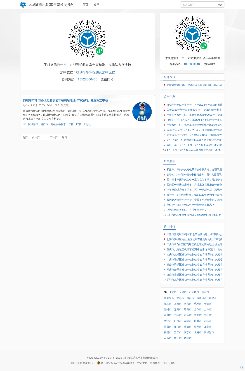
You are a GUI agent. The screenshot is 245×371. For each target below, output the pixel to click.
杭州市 (198, 303)
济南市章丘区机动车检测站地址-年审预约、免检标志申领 (198, 274)
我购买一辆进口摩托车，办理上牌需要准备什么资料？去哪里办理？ (204, 184)
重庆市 (178, 338)
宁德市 (178, 315)
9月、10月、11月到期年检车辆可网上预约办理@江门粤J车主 (201, 140)
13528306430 (87, 79)
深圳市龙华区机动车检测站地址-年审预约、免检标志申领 (198, 279)
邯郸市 (180, 298)
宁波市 (208, 303)
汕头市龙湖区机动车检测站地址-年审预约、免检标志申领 (198, 254)
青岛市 (198, 315)
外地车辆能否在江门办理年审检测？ (187, 209)
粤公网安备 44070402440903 (117, 363)
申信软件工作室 (159, 363)
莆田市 (167, 315)
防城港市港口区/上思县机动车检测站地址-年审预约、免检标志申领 (65, 100)
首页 (85, 4)
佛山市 (167, 326)
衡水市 (167, 303)
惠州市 (198, 326)
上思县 (87, 124)
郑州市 (208, 315)
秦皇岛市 (169, 298)
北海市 (198, 332)
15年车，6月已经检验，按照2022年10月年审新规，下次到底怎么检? (205, 194)
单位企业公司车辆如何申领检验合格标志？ (190, 204)
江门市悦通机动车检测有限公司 (140, 357)
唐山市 (205, 292)
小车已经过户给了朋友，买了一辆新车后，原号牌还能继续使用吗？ (204, 189)
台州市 (208, 309)
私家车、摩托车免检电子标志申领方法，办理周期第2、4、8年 (201, 169)
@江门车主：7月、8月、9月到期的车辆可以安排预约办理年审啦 (203, 145)
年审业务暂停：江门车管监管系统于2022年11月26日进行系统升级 (204, 114)
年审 (78, 124)
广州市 (178, 321)
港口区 (44, 124)
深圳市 (188, 321)
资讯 (96, 4)
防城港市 (33, 124)
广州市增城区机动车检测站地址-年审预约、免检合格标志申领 (201, 259)
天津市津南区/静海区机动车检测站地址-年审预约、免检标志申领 (203, 234)
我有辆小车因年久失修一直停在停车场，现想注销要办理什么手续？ (204, 179)
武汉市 (167, 321)
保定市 (190, 298)
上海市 (178, 303)
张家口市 (202, 298)
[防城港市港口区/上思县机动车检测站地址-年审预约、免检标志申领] (142, 112)
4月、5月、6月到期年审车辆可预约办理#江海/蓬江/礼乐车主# (201, 150)
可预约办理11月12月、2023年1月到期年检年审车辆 (196, 119)
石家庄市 (194, 292)
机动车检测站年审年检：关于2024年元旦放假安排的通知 (198, 104)
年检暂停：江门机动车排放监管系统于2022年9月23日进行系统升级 (204, 124)
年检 (70, 124)
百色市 (167, 338)
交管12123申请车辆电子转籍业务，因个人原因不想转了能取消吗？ (204, 174)
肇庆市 (188, 326)
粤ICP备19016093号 (82, 363)
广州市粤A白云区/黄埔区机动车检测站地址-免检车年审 (197, 244)
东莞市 (208, 326)
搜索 (219, 4)
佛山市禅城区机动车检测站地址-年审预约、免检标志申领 (198, 264)
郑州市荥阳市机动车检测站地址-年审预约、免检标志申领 (198, 269)
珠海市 (198, 321)
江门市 (178, 326)
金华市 (198, 309)
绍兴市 (188, 309)
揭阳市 (167, 332)
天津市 (183, 292)
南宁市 (188, 332)
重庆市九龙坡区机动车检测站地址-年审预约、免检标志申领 (200, 249)
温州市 (167, 309)
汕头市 (208, 321)
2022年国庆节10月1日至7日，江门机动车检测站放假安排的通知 (202, 129)
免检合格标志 (58, 124)
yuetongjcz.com (96, 357)
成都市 (188, 338)
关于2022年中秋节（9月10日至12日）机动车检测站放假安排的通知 (204, 134)
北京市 (172, 292)
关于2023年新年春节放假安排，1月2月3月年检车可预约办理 (200, 109)
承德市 (213, 298)
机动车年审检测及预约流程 (95, 71)
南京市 (188, 303)
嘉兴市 (178, 309)
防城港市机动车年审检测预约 (51, 4)
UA (173, 363)
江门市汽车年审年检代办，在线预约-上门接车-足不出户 (198, 214)
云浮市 (178, 332)
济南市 (188, 315)
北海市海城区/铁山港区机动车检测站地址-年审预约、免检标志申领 (204, 239)
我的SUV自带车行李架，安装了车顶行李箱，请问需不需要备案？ (203, 199)
